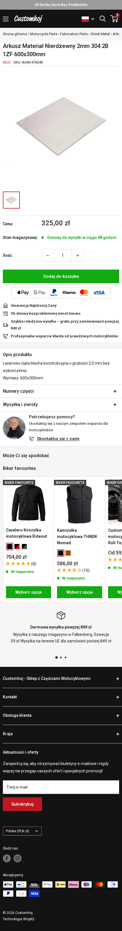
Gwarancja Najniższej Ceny (33, 305)
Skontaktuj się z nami (58, 438)
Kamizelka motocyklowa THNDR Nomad (77, 536)
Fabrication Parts (74, 34)
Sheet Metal (100, 34)
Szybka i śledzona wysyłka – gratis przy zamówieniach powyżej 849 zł (65, 324)
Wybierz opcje (28, 592)
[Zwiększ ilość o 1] (78, 255)
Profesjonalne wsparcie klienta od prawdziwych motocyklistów (64, 336)
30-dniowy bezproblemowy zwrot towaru (45, 313)
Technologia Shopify (18, 919)
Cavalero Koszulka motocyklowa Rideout (26, 533)
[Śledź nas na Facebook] (7, 858)
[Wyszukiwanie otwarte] (103, 19)
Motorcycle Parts (43, 34)
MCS (6, 62)
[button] (18, 563)
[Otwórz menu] (6, 19)
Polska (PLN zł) (17, 831)
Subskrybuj (22, 804)
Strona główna (15, 34)
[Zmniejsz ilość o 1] (48, 255)
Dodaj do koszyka (61, 276)
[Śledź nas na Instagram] (18, 858)
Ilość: (8, 255)
